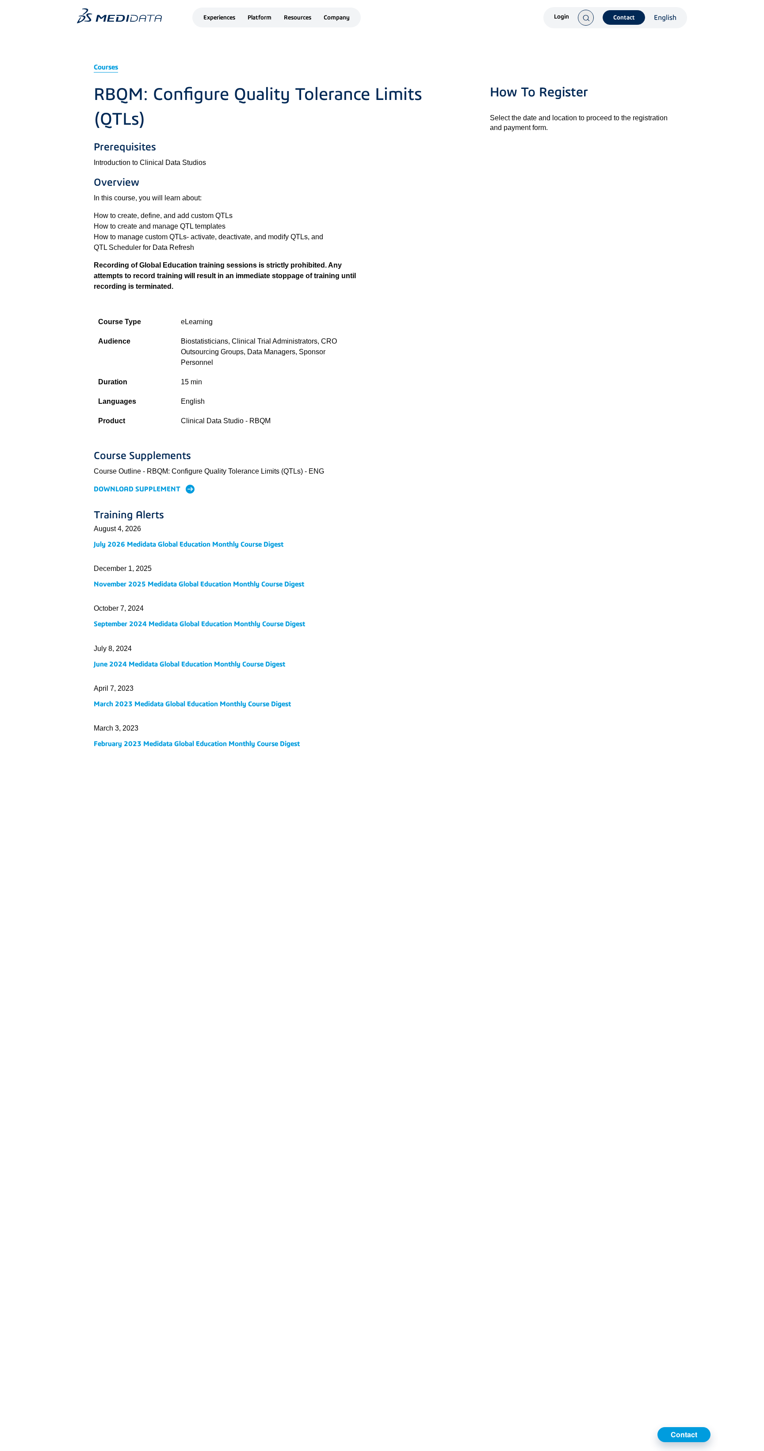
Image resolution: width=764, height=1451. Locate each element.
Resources (297, 17)
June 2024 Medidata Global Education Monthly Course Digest (189, 664)
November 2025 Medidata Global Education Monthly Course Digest (199, 584)
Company (337, 17)
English (665, 17)
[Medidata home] (119, 15)
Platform (259, 17)
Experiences (219, 17)
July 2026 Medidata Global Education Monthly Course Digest (188, 544)
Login (561, 17)
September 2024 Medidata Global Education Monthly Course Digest (199, 624)
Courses (106, 67)
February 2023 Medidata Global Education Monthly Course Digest (197, 743)
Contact (624, 17)
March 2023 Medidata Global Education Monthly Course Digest (192, 704)
